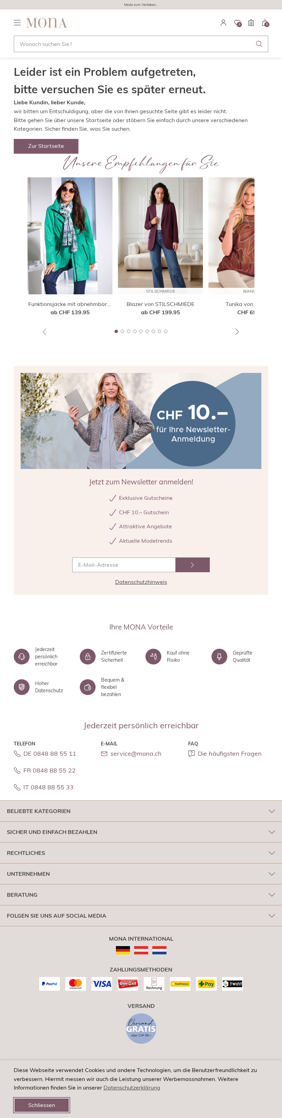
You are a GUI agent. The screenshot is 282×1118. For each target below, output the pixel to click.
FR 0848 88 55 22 (49, 770)
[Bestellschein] (251, 22)
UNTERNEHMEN (28, 873)
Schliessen (41, 1105)
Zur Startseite (46, 145)
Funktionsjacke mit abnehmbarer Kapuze (70, 304)
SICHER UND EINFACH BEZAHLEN (52, 831)
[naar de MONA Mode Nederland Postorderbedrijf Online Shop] (159, 950)
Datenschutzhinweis (141, 581)
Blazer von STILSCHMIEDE (160, 304)
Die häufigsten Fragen (230, 753)
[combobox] (141, 44)
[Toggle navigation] (17, 22)
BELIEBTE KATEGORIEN (38, 811)
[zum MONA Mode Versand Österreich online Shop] (141, 950)
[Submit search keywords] (259, 44)
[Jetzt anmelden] (192, 564)
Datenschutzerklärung (132, 1087)
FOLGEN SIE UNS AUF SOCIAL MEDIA (56, 915)
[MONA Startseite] (46, 22)
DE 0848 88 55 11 (49, 753)
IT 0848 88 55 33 (48, 787)
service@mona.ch (136, 753)
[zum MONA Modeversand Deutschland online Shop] (123, 950)
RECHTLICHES (26, 852)
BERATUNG (22, 894)
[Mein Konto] (223, 22)
